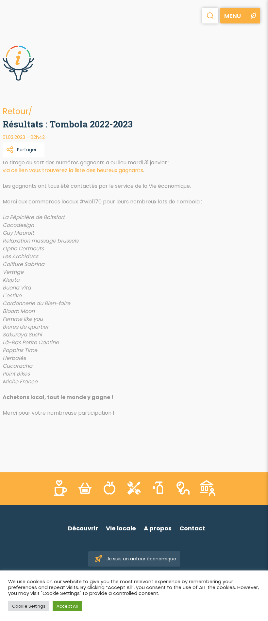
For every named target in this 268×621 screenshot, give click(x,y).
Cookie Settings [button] (28, 606)
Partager (27, 149)
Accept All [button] (67, 606)
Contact (192, 528)
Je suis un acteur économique (141, 558)
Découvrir (83, 528)
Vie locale (121, 528)
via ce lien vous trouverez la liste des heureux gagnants (73, 170)
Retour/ (17, 111)
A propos (158, 528)
